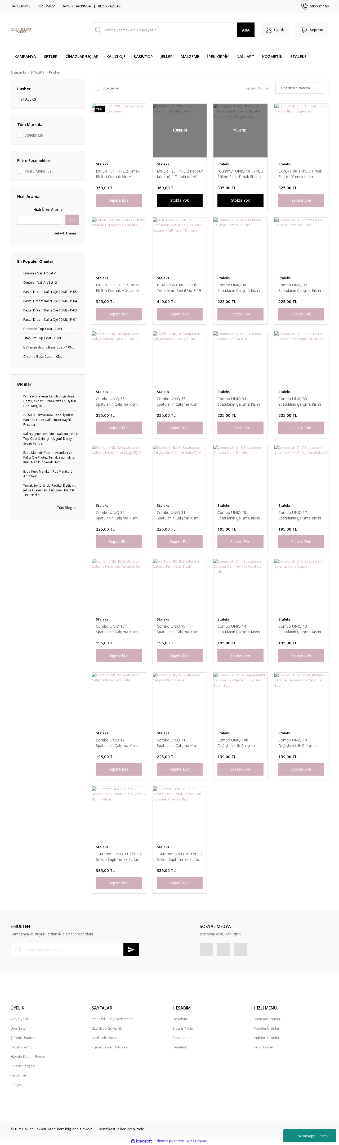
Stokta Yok (179, 200)
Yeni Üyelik (19, 1018)
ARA (246, 30)
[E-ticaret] (168, 1141)
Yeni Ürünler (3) (38, 171)
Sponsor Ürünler (267, 1018)
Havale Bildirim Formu (28, 1056)
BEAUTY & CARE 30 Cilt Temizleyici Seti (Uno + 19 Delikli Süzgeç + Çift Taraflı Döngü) (179, 287)
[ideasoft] (141, 1141)
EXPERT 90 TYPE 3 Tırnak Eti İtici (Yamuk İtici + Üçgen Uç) (300, 174)
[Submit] (131, 949)
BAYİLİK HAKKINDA (76, 6)
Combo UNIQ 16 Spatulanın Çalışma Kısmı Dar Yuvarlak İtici (117, 629)
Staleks (102, 164)
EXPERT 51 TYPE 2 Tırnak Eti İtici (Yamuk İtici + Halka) (118, 174)
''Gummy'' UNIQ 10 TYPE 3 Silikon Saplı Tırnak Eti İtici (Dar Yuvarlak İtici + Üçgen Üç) (240, 174)
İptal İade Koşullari (107, 1037)
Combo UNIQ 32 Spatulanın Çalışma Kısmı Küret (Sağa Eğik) (117, 515)
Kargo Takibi (20, 1075)
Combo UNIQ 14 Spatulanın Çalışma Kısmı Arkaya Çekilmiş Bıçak (238, 629)
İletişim (16, 1084)
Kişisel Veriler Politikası (110, 1047)
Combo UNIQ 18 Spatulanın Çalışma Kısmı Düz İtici (238, 515)
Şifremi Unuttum (23, 1037)
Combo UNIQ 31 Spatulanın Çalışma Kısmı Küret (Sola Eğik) (178, 515)
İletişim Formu (22, 1047)
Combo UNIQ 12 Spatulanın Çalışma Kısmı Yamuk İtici (117, 742)
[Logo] (21, 29)
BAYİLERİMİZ (20, 6)
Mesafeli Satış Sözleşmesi (112, 1018)
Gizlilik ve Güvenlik (107, 1028)
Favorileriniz (182, 1037)
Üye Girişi (18, 1028)
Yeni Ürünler (264, 1047)
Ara (72, 219)
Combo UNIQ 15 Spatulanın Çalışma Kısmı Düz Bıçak (178, 629)
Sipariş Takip (183, 1028)
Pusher (55, 72)
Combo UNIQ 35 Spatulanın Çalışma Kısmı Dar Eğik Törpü (178, 401)
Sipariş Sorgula (23, 1065)
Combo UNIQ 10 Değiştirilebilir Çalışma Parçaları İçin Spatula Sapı (300, 742)
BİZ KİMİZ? (46, 6)
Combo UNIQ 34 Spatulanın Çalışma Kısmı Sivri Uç (238, 401)
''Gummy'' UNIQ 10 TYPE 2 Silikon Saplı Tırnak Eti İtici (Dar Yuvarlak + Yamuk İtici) (180, 856)
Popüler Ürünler (266, 1028)
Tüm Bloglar (66, 507)
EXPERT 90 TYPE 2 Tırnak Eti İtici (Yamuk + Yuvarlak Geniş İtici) (118, 287)
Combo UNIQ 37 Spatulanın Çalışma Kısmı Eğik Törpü (299, 287)
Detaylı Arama (64, 233)
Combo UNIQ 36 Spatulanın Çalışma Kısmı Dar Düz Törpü (117, 401)
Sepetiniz (180, 1047)
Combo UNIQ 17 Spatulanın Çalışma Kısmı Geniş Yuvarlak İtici (299, 515)
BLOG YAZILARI (109, 6)
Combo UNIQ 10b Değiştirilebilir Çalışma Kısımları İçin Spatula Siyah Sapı (239, 742)
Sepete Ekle (119, 200)
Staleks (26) (34, 135)
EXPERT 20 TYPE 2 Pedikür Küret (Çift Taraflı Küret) (180, 174)
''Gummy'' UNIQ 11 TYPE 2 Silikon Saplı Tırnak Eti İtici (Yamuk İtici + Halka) (119, 856)
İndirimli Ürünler (266, 1037)
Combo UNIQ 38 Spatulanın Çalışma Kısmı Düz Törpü (238, 287)
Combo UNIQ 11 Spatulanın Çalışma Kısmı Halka (178, 742)
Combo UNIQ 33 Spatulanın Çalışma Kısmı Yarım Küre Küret (299, 401)
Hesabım (180, 1018)
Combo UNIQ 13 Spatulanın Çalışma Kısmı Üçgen (299, 629)
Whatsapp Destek (313, 1135)
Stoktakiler (111, 88)
